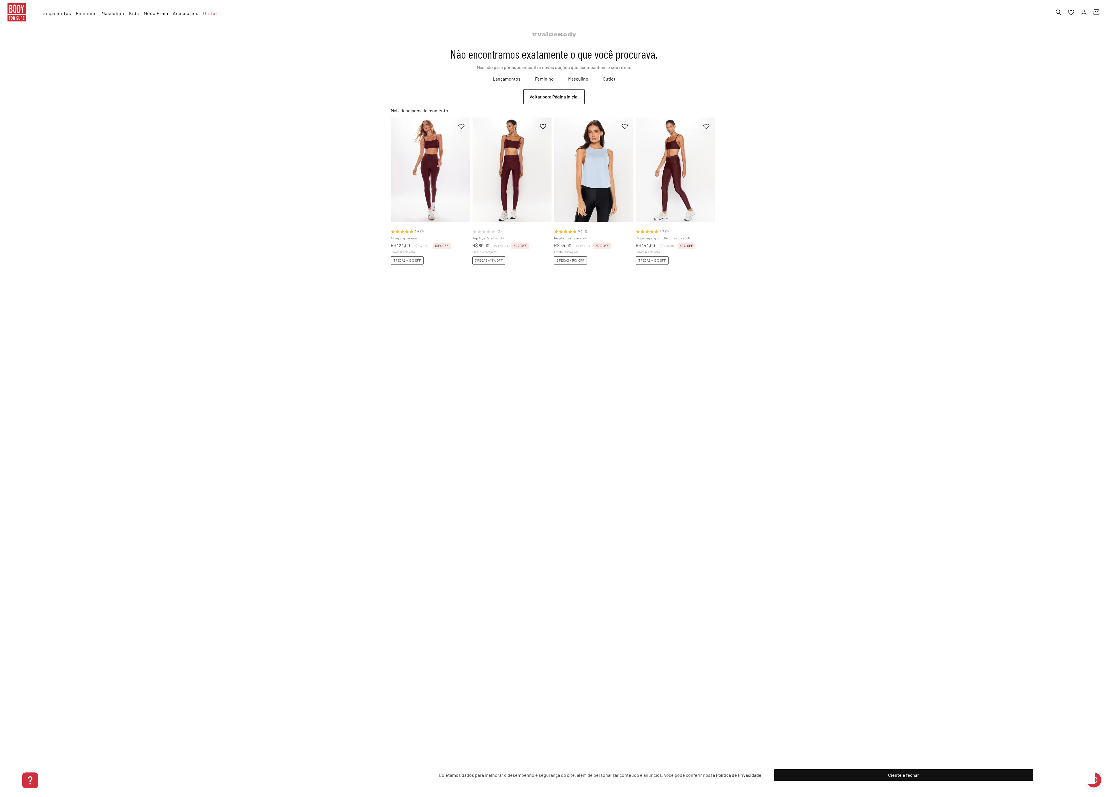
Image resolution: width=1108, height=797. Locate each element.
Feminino (544, 78)
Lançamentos (507, 78)
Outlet (609, 78)
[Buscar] (1058, 12)
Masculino (578, 78)
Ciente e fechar (903, 775)
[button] (420, 199)
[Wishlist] (1071, 12)
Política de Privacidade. (739, 775)
